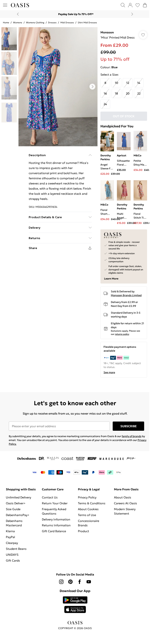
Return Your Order (55, 503)
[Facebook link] (79, 582)
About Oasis (122, 497)
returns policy (122, 334)
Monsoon (107, 32)
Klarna (10, 531)
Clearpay (12, 543)
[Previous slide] (18, 14)
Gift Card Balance (54, 531)
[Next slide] (132, 14)
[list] (58, 86)
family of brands (131, 436)
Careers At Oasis (125, 503)
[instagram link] (61, 582)
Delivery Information (56, 519)
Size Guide (13, 509)
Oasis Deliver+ (15, 503)
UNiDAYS (12, 554)
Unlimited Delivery (18, 497)
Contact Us (50, 497)
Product (83, 531)
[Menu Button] (5, 5)
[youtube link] (89, 582)
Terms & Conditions (91, 503)
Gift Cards (13, 560)
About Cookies (88, 509)
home (6, 22)
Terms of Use (87, 515)
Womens (17, 22)
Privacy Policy (87, 497)
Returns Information (56, 525)
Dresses (52, 22)
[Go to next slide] (92, 87)
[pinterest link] (70, 582)
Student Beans (16, 549)
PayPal (10, 537)
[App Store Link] (75, 604)
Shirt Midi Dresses (87, 22)
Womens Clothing (35, 22)
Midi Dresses (67, 22)
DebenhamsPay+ (17, 515)
